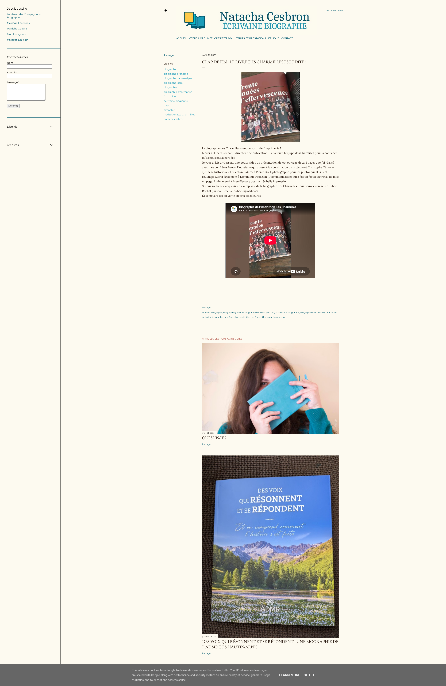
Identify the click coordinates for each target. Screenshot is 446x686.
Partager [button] (169, 55)
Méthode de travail (220, 38)
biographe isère (173, 82)
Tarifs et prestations (251, 38)
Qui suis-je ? (214, 437)
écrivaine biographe (176, 101)
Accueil (181, 38)
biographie (170, 87)
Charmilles (170, 96)
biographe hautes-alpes (178, 78)
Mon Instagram (16, 34)
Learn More (289, 675)
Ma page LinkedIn (17, 39)
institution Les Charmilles (179, 114)
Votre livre (197, 38)
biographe (170, 69)
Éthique (273, 38)
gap (166, 105)
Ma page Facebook (18, 23)
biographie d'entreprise (178, 91)
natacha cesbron (174, 119)
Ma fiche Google (17, 28)
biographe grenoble (176, 73)
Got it (309, 675)
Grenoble (169, 110)
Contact (287, 38)
